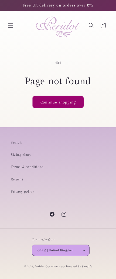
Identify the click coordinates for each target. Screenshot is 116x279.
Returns (17, 179)
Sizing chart (21, 155)
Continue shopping (58, 102)
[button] (11, 25)
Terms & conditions (27, 167)
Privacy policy (22, 191)
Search (16, 142)
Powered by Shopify (79, 266)
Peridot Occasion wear (50, 266)
